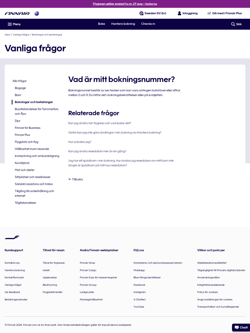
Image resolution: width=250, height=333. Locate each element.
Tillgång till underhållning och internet (34, 193)
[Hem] (17, 13)
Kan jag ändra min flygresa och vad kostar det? (99, 123)
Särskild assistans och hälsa (34, 184)
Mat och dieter (24, 170)
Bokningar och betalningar (47, 34)
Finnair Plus (22, 135)
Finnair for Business (27, 128)
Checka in (148, 24)
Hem (7, 34)
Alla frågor (19, 81)
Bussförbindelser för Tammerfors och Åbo (36, 111)
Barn (18, 95)
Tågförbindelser (25, 203)
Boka (101, 24)
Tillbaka (77, 179)
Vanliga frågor (21, 34)
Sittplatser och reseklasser (32, 177)
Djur (17, 121)
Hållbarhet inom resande (32, 149)
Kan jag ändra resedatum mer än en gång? (97, 151)
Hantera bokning (123, 24)
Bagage (20, 88)
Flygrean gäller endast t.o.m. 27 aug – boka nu (125, 4)
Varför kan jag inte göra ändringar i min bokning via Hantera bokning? (114, 132)
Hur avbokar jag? (79, 142)
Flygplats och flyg (26, 142)
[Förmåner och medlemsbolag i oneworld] (36, 13)
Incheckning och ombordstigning (37, 156)
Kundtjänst (22, 163)
